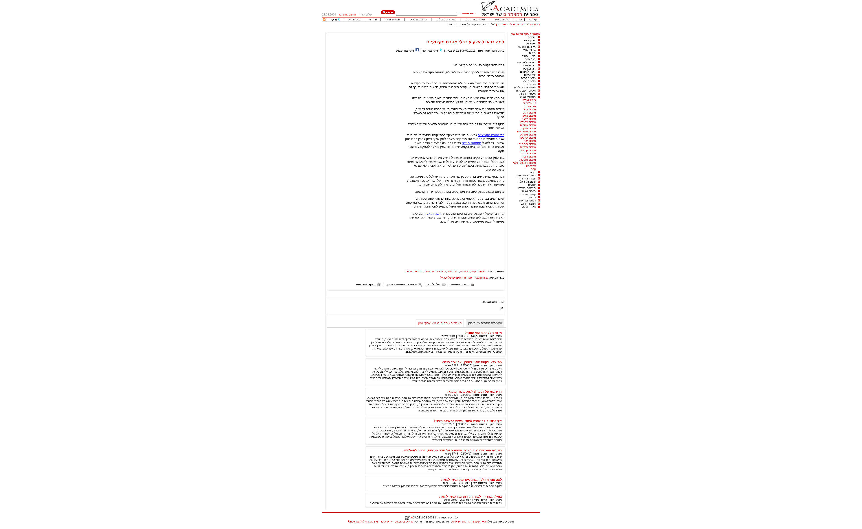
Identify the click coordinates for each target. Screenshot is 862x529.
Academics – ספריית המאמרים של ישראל (464, 277)
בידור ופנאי (529, 49)
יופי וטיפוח (530, 75)
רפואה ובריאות (527, 200)
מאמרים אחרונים (475, 19)
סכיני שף (465, 271)
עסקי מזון (501, 24)
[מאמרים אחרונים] (324, 20)
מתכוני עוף (530, 140)
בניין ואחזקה (529, 56)
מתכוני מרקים (528, 128)
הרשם (352, 14)
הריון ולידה (480, 499)
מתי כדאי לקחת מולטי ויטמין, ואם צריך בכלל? (472, 362)
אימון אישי (530, 40)
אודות (519, 19)
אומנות (532, 37)
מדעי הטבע (529, 81)
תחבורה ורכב (528, 203)
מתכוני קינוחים (527, 150)
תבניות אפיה (432, 213)
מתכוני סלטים (528, 137)
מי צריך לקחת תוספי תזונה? (483, 332)
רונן (494, 50)
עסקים (532, 184)
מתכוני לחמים (528, 122)
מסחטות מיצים (413, 271)
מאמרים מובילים (446, 19)
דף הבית (532, 19)
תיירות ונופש (529, 206)
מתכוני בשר (529, 109)
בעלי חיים (530, 59)
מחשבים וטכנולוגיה (525, 87)
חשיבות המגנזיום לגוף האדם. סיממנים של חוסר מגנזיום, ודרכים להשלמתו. (452, 450)
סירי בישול (452, 271)
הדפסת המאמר (460, 284)
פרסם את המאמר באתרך (401, 284)
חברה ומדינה (528, 65)
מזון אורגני (530, 106)
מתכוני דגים (529, 112)
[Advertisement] (458, 31)
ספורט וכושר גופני (526, 175)
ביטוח (532, 53)
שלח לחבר (433, 284)
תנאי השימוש (480, 521)
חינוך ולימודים (528, 71)
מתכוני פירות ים (527, 144)
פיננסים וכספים (527, 188)
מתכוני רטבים (528, 153)
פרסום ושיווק (528, 191)
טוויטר (333, 19)
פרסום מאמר (502, 19)
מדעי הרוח (530, 84)
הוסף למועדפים (365, 284)
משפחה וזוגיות (527, 93)
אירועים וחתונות (527, 46)
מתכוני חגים (529, 115)
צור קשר (372, 19)
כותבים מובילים (418, 19)
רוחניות (532, 197)
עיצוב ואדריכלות (527, 181)
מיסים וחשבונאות (526, 90)
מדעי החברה (528, 78)
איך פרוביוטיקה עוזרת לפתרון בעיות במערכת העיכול (468, 421)
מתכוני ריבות (529, 156)
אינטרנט (531, 43)
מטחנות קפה (478, 271)
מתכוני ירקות (529, 118)
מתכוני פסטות (528, 147)
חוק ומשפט (529, 68)
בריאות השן (480, 483)
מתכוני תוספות (527, 159)
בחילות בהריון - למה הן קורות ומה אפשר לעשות (470, 496)
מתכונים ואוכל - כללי (524, 162)
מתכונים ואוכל (518, 24)
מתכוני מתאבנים (526, 131)
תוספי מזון (480, 365)
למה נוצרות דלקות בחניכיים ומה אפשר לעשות (471, 479)
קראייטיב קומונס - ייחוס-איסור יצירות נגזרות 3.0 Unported (380, 521)
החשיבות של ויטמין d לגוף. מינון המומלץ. (474, 391)
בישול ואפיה (529, 100)
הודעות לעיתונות (526, 62)
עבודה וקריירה (528, 178)
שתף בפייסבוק (405, 50)
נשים (533, 172)
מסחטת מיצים (471, 143)
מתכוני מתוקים (527, 134)
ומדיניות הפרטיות (461, 521)
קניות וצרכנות (528, 194)
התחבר (343, 14)
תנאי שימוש (354, 19)
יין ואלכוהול (529, 103)
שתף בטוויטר (430, 50)
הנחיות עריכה (392, 19)
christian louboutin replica (17, 527)
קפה (533, 169)
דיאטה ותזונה (479, 336)
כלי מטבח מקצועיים (491, 135)
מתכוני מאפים (528, 125)
